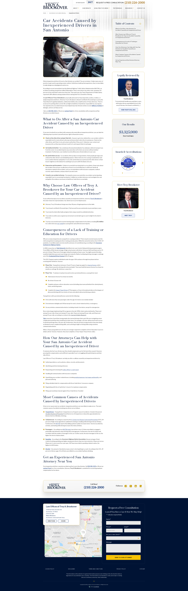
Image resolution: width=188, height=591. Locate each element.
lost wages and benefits (92, 377)
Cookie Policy (49, 569)
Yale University (61, 248)
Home (44, 13)
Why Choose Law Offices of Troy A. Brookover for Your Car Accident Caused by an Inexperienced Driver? (127, 35)
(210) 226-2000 (120, 2)
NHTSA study (67, 429)
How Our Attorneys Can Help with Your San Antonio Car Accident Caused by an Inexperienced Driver (127, 48)
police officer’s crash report (71, 370)
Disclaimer (71, 569)
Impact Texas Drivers (62, 290)
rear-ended (60, 223)
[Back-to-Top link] (94, 581)
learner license (92, 265)
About (75, 8)
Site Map (142, 569)
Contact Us (141, 8)
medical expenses (80, 377)
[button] (113, 163)
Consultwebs (96, 586)
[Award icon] (128, 156)
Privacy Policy (121, 569)
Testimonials (117, 8)
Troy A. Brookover (95, 198)
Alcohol (47, 449)
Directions (51, 521)
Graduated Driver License (56, 256)
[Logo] (55, 5)
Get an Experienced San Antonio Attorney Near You (127, 60)
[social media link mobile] (126, 486)
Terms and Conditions (96, 569)
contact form (68, 111)
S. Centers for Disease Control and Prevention (84, 419)
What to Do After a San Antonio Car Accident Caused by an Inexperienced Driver (128, 29)
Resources (129, 8)
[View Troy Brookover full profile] (128, 79)
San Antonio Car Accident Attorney (57, 13)
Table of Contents (124, 23)
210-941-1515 (52, 111)
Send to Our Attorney (123, 557)
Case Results (86, 8)
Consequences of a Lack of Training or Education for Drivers (126, 42)
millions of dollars (97, 105)
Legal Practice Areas (101, 8)
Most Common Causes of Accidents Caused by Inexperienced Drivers (127, 55)
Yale (44, 318)
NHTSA (58, 423)
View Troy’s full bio (128, 109)
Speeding (48, 439)
